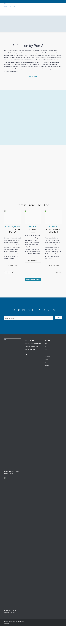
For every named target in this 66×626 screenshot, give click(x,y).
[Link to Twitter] (60, 7)
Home (46, 343)
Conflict (17, 227)
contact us (48, 131)
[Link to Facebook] (58, 7)
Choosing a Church (53, 230)
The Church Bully (12, 230)
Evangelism (33, 227)
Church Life (9, 227)
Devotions (47, 353)
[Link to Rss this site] (55, 7)
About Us (47, 356)
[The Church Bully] (12, 217)
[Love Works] (33, 217)
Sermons (47, 347)
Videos (47, 350)
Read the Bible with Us (30, 349)
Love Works (33, 229)
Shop (46, 359)
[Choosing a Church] (53, 217)
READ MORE (33, 77)
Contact (47, 365)
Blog (46, 362)
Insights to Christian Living (31, 346)
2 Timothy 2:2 (8, 26)
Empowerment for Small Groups (33, 343)
